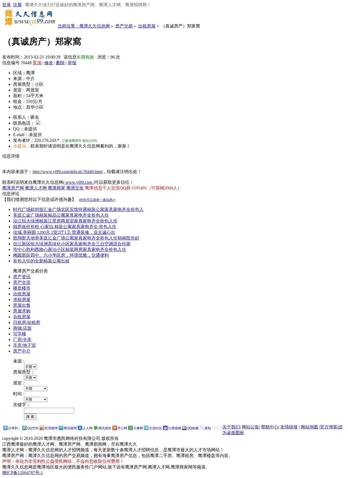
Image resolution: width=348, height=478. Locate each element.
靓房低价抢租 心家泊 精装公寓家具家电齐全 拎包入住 (64, 226)
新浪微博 (51, 428)
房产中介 (21, 351)
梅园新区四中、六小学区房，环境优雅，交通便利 (61, 255)
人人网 (87, 428)
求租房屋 (21, 299)
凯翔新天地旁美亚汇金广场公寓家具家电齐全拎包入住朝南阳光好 (76, 238)
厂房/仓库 (22, 339)
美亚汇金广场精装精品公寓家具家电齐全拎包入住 (61, 215)
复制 (207, 428)
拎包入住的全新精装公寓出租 (41, 261)
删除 (60, 62)
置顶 (37, 62)
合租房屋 (21, 316)
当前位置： (68, 26)
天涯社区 (155, 428)
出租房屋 (147, 26)
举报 (72, 62)
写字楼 (19, 334)
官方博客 (328, 427)
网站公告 (250, 427)
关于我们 (231, 427)
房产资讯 (21, 276)
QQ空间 (33, 428)
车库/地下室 (24, 345)
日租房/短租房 (26, 322)
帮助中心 (269, 427)
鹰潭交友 (75, 188)
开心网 (122, 428)
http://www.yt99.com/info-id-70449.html (67, 171)
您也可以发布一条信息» (97, 200)
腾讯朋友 (104, 428)
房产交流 (21, 282)
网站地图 (309, 427)
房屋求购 (21, 311)
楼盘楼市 (21, 288)
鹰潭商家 (56, 188)
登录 (6, 4)
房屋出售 (21, 305)
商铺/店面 (22, 328)
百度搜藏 (174, 428)
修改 (48, 62)
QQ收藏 (192, 428)
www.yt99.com (78, 182)
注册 (17, 4)
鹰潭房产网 (13, 188)
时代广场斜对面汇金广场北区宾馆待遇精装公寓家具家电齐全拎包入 (78, 209)
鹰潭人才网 (36, 188)
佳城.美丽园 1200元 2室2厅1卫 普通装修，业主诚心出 (64, 232)
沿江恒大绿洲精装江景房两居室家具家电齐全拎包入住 (65, 221)
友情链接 (289, 427)
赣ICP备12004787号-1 (22, 472)
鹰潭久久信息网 (94, 26)
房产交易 (124, 26)
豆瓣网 (138, 428)
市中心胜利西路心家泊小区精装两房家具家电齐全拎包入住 (69, 249)
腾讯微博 (70, 428)
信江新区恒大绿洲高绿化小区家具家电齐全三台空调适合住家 (71, 243)
